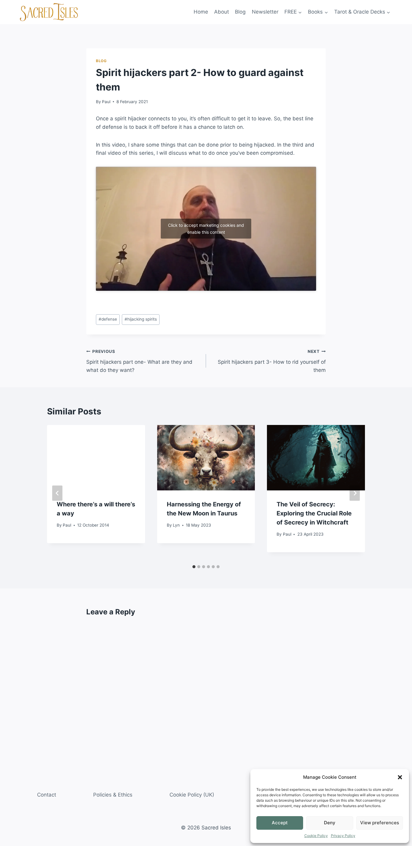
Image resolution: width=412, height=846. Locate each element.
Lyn (176, 525)
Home (201, 12)
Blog (240, 12)
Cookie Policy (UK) (192, 795)
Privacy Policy (343, 835)
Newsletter (265, 12)
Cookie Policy (316, 835)
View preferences (379, 822)
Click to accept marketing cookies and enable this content (206, 229)
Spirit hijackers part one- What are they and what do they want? (139, 361)
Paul (106, 101)
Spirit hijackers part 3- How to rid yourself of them (272, 361)
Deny (329, 822)
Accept (280, 822)
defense (108, 319)
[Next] (355, 493)
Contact (46, 795)
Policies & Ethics (112, 795)
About (221, 12)
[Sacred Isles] (49, 12)
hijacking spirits (141, 319)
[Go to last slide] (57, 493)
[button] (400, 777)
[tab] (193, 566)
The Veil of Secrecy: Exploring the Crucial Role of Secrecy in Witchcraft (314, 513)
